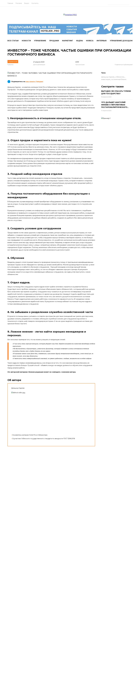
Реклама (18, 3)
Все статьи (13, 41)
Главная (10, 3)
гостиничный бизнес (118, 79)
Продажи (54, 41)
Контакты (34, 3)
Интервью (102, 41)
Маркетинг (67, 41)
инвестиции (105, 79)
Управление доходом (121, 41)
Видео (26, 3)
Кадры (79, 41)
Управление (40, 41)
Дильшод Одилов (107, 77)
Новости (26, 41)
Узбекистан (120, 77)
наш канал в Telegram (34, 81)
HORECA (89, 41)
